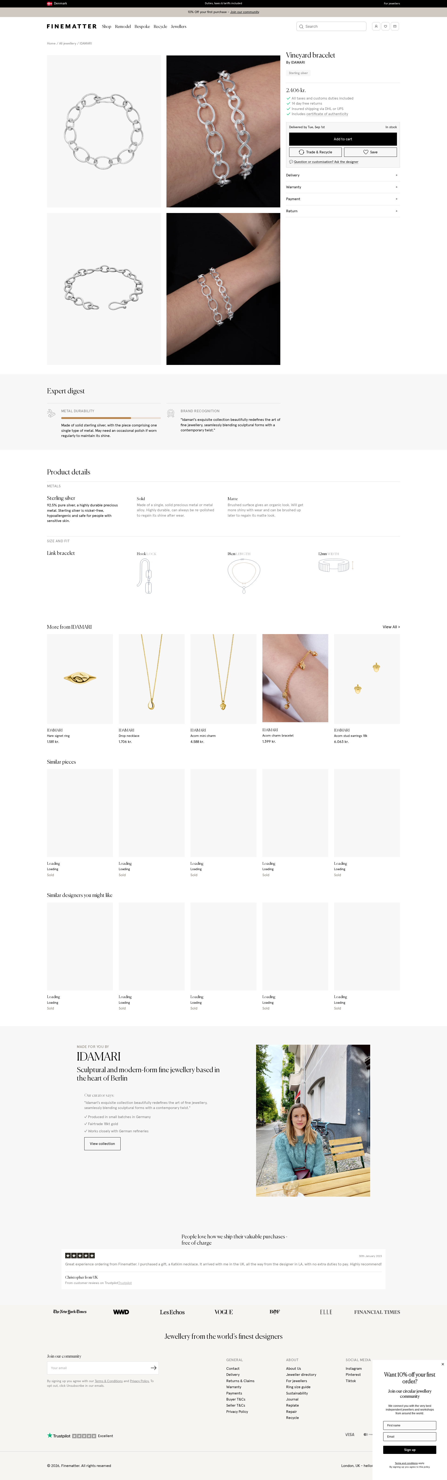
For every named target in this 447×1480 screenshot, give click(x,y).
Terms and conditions (406, 1463)
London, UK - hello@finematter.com (370, 1466)
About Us (293, 1368)
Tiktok (351, 1381)
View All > (391, 627)
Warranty (233, 1387)
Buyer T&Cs (235, 1399)
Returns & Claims (240, 1381)
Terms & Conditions (109, 1381)
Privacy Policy (237, 1412)
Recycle (160, 27)
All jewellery (67, 43)
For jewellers (392, 3)
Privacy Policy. (139, 1381)
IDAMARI (86, 43)
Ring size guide (298, 1387)
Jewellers (178, 27)
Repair (291, 1412)
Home (51, 43)
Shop (106, 27)
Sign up (410, 1450)
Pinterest (353, 1375)
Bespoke (142, 27)
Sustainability (297, 1393)
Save (374, 152)
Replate (292, 1405)
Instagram (354, 1368)
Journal (292, 1399)
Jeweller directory (301, 1375)
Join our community (244, 12)
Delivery (233, 1375)
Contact (233, 1368)
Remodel (123, 27)
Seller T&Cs (235, 1405)
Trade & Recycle (319, 152)
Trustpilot (125, 1283)
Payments (234, 1393)
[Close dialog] (442, 1364)
